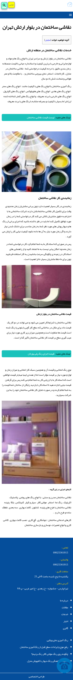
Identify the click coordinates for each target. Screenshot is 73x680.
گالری (65, 628)
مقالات (65, 607)
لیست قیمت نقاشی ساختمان (40, 117)
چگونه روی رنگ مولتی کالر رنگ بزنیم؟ (49, 654)
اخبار (65, 621)
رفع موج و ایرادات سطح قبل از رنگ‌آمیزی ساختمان (44, 647)
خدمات (64, 614)
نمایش (47, 40)
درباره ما (64, 600)
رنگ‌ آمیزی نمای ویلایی (57, 640)
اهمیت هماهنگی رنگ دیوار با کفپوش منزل (47, 661)
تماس (11, 5)
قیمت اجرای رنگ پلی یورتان (41, 353)
